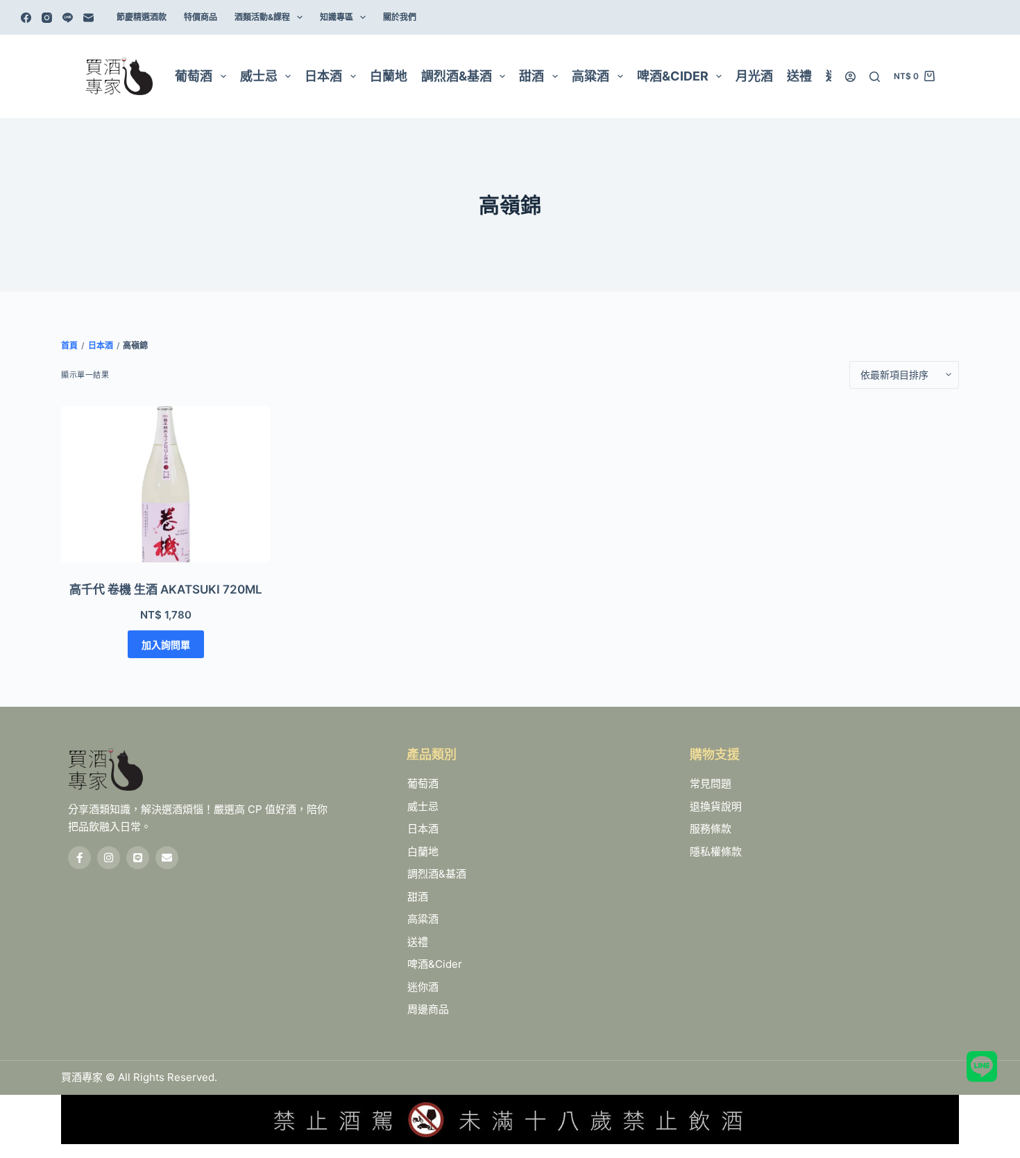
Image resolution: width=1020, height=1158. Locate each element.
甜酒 (531, 76)
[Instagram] (47, 17)
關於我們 (399, 17)
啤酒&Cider (672, 76)
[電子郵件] (88, 17)
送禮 (799, 76)
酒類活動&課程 (262, 17)
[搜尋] (874, 77)
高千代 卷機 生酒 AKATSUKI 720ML (165, 589)
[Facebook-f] (79, 857)
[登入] (850, 77)
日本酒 (323, 76)
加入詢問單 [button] (166, 645)
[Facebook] (26, 17)
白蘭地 (388, 76)
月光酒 (754, 76)
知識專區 (336, 17)
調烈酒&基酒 (456, 76)
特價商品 (200, 17)
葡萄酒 (193, 76)
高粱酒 (590, 76)
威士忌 (259, 76)
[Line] (67, 17)
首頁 (69, 345)
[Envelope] (166, 857)
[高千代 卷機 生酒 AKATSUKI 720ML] (165, 484)
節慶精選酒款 (142, 17)
